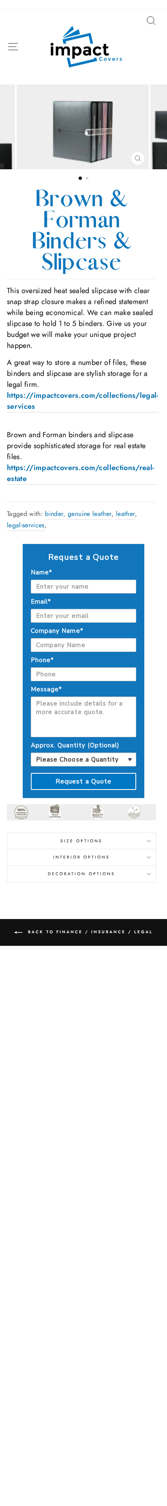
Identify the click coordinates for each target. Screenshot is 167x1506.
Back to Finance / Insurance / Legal (89, 932)
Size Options (81, 841)
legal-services (26, 525)
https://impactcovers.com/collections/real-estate (80, 473)
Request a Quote (84, 781)
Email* (41, 602)
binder (54, 513)
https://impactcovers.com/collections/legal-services (82, 401)
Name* (41, 572)
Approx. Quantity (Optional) (75, 745)
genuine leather (89, 513)
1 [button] (81, 179)
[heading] (83, 557)
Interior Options (81, 857)
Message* (46, 689)
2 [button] (88, 179)
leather (125, 513)
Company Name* (57, 631)
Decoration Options (81, 874)
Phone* (42, 660)
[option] (83, 126)
